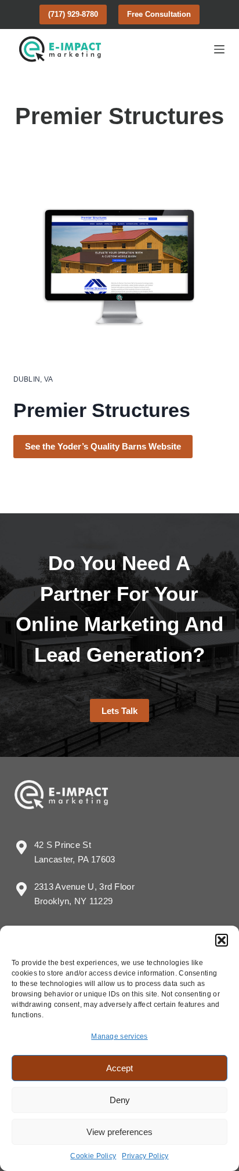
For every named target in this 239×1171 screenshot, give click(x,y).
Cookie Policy (93, 1156)
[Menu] (219, 49)
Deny (120, 1100)
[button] (221, 940)
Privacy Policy (145, 1156)
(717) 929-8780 (73, 14)
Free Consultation (159, 14)
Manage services (119, 1036)
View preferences (119, 1132)
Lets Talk (119, 711)
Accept (119, 1068)
